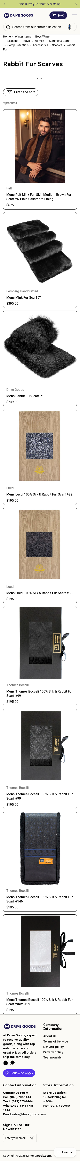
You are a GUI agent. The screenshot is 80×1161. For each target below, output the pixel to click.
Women (39, 40)
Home (7, 36)
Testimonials (52, 1057)
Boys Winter (42, 36)
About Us (49, 1036)
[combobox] (40, 27)
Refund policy (53, 1047)
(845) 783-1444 (20, 1097)
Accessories (40, 45)
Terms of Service (55, 1041)
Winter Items (23, 36)
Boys (26, 40)
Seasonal (13, 40)
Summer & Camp (59, 40)
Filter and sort (24, 92)
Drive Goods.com (38, 1156)
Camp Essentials (18, 45)
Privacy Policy (53, 1052)
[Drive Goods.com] (18, 15)
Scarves (57, 45)
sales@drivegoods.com (29, 1114)
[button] (58, 15)
